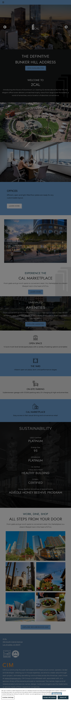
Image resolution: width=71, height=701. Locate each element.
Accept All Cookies (49, 697)
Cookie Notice (56, 694)
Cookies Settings (8, 697)
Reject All (63, 697)
